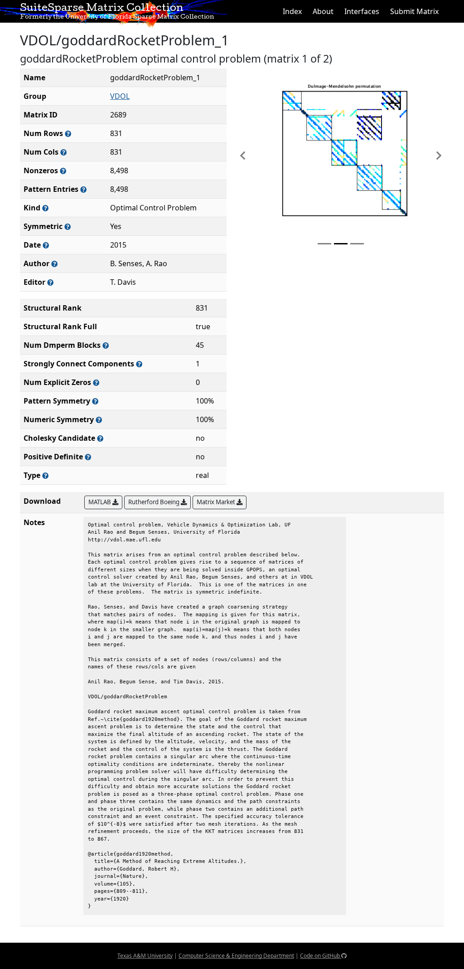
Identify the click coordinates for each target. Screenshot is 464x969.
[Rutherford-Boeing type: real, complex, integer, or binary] (45, 475)
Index (292, 11)
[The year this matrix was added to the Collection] (46, 245)
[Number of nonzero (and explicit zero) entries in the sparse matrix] (83, 189)
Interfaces (361, 11)
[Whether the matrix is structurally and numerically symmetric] (67, 226)
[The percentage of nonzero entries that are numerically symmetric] (99, 419)
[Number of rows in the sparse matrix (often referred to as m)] (68, 133)
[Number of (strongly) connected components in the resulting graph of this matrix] (139, 364)
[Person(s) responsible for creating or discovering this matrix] (54, 263)
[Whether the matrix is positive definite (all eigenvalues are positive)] (88, 457)
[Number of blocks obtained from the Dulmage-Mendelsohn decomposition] (105, 345)
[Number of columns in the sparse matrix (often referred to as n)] (63, 152)
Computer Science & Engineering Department (236, 955)
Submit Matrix (414, 11)
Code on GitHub (320, 955)
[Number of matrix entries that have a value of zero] (96, 382)
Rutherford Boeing (154, 502)
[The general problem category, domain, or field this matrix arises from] (45, 208)
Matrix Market (217, 502)
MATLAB (100, 502)
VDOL (120, 96)
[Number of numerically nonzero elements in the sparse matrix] (63, 170)
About (323, 11)
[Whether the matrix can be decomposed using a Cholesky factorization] (100, 438)
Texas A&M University (145, 955)
